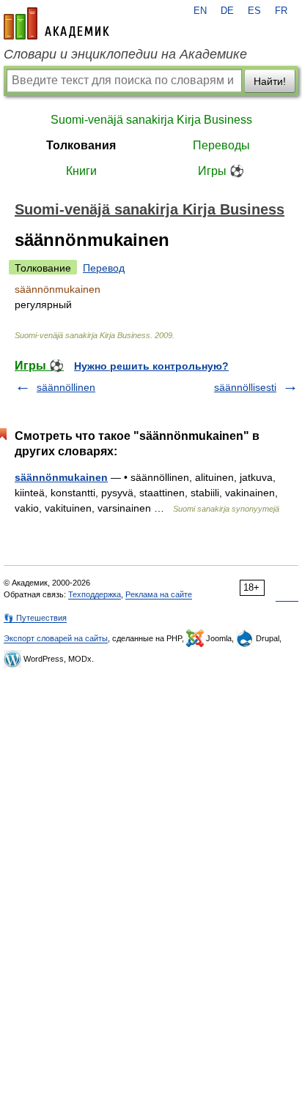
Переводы (221, 145)
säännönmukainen (61, 477)
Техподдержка (94, 594)
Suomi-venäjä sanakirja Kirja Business (151, 119)
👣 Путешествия (35, 617)
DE (227, 11)
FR (281, 11)
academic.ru (56, 23)
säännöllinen (66, 387)
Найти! (270, 81)
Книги (81, 171)
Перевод (104, 268)
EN (200, 11)
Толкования (81, 145)
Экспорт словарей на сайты (56, 638)
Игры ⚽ (221, 171)
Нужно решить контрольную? (151, 366)
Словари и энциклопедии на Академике (125, 54)
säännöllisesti (245, 387)
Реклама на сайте (158, 594)
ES (254, 11)
